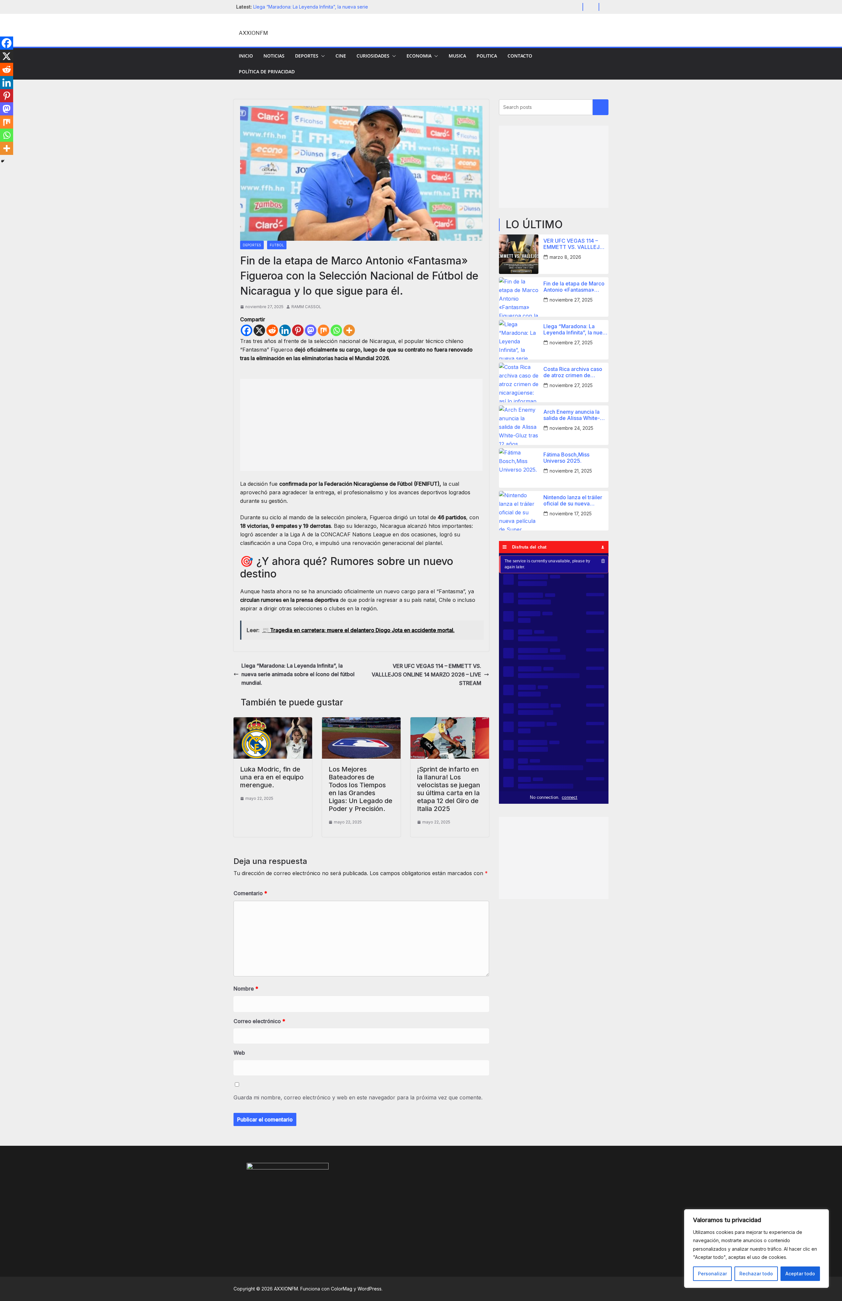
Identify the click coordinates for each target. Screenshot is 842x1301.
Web (239, 1052)
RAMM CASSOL (306, 306)
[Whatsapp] (336, 330)
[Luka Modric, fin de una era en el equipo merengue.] (273, 721)
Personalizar (712, 1273)
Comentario (250, 893)
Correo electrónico (259, 1021)
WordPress (370, 1288)
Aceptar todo (800, 1273)
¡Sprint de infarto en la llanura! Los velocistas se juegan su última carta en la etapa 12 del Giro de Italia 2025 (448, 789)
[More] (349, 330)
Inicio (246, 56)
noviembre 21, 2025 (571, 471)
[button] (321, 56)
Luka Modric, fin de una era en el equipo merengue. (272, 777)
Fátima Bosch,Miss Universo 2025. (566, 458)
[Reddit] (272, 330)
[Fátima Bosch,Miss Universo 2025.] (518, 468)
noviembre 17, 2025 (571, 513)
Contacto (520, 56)
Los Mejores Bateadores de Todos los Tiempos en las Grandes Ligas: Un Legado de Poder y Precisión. (360, 789)
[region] (756, 1248)
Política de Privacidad (267, 71)
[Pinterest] (298, 330)
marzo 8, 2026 (565, 257)
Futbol (277, 245)
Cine (340, 56)
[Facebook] (246, 330)
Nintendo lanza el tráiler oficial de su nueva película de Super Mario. (573, 500)
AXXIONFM (253, 33)
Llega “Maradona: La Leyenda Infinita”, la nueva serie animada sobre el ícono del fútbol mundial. (298, 674)
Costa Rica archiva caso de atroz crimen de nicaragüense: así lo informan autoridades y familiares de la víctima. (572, 372)
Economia (419, 56)
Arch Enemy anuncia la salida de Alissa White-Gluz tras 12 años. (571, 415)
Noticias (274, 56)
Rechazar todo (756, 1273)
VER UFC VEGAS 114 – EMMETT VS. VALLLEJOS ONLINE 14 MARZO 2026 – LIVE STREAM (426, 674)
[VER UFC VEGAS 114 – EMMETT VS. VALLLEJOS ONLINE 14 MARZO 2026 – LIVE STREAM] (518, 254)
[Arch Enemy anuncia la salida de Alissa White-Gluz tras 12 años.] (518, 425)
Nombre (246, 988)
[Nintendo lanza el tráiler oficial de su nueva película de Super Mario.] (518, 510)
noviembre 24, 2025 (571, 428)
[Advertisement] (361, 425)
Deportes (306, 56)
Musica (457, 56)
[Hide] (2, 161)
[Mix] (323, 330)
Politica (487, 56)
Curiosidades (373, 56)
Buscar (600, 107)
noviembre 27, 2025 (571, 300)
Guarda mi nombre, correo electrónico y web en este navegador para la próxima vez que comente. (358, 1097)
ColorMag (341, 1288)
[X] (259, 330)
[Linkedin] (285, 330)
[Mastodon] (310, 330)
